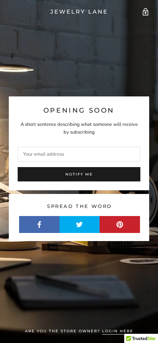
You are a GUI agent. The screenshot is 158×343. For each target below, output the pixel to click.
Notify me (79, 174)
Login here (117, 331)
